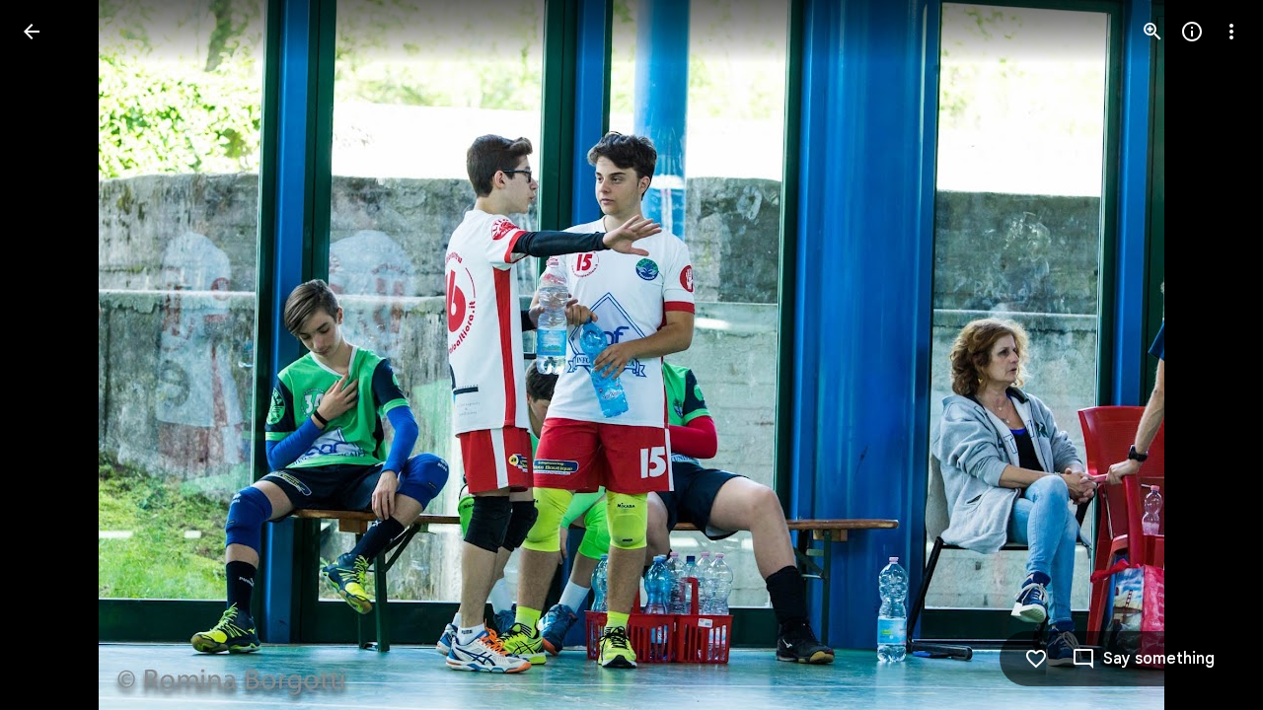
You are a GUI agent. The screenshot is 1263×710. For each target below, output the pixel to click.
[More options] (1231, 31)
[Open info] (1192, 31)
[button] (55, 355)
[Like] (1036, 659)
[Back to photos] (31, 31)
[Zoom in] (1152, 31)
